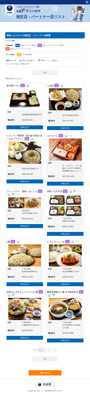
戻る (45, 73)
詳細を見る (24, 127)
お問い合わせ (45, 373)
